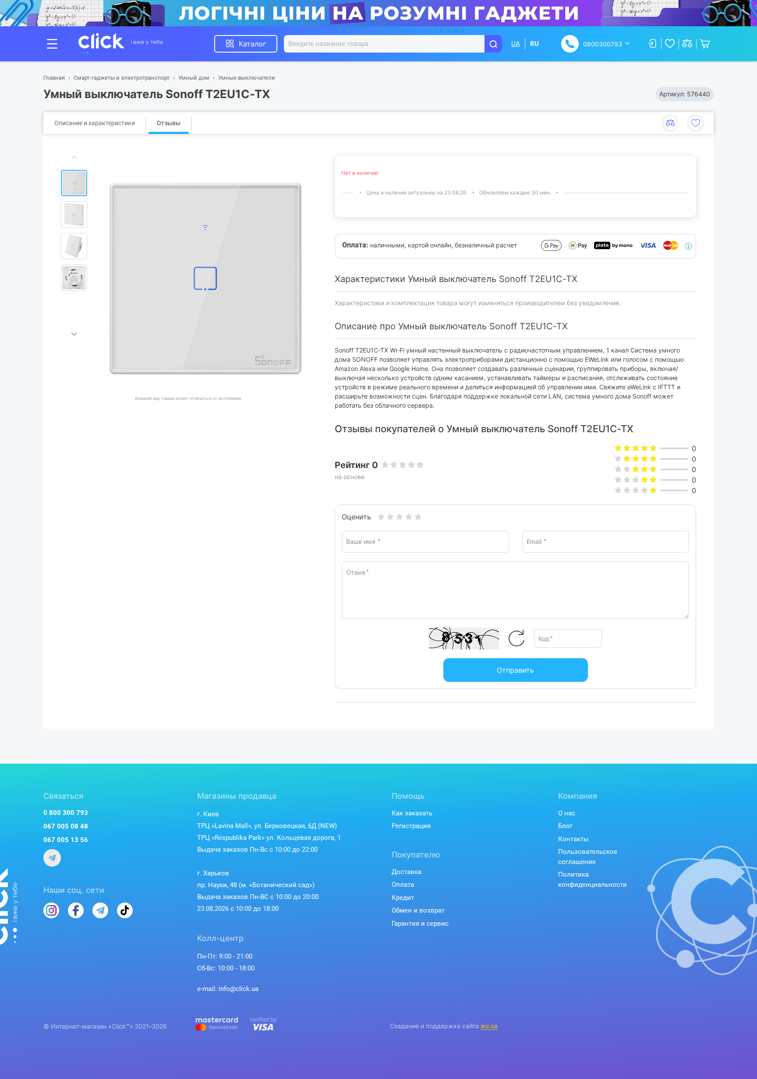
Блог (565, 826)
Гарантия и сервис (420, 923)
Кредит (403, 898)
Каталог (252, 43)
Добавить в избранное (696, 123)
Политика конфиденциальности (592, 880)
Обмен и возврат (418, 910)
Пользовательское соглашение (587, 857)
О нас (566, 813)
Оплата (403, 885)
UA (515, 44)
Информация (688, 246)
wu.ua (489, 1026)
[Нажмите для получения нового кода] (516, 638)
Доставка (406, 872)
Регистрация (411, 826)
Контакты (573, 839)
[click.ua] (120, 44)
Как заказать (412, 813)
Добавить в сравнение (670, 123)
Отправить (515, 670)
